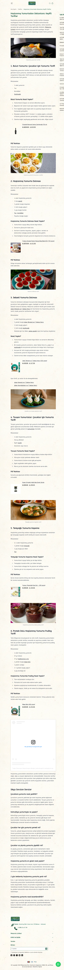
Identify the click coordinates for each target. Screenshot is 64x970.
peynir (20, 201)
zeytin (20, 443)
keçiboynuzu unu (23, 659)
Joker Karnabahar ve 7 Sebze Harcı (25, 385)
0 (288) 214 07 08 (22, 927)
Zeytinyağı (17, 94)
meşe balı (27, 662)
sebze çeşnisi (33, 331)
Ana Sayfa (13, 9)
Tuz (15, 213)
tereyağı (26, 546)
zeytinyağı (26, 328)
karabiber (20, 213)
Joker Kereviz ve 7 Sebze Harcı (24, 382)
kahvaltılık (30, 429)
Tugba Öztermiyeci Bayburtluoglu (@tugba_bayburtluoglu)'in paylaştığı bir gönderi (34, 768)
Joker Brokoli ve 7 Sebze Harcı (20, 309)
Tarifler (20, 9)
